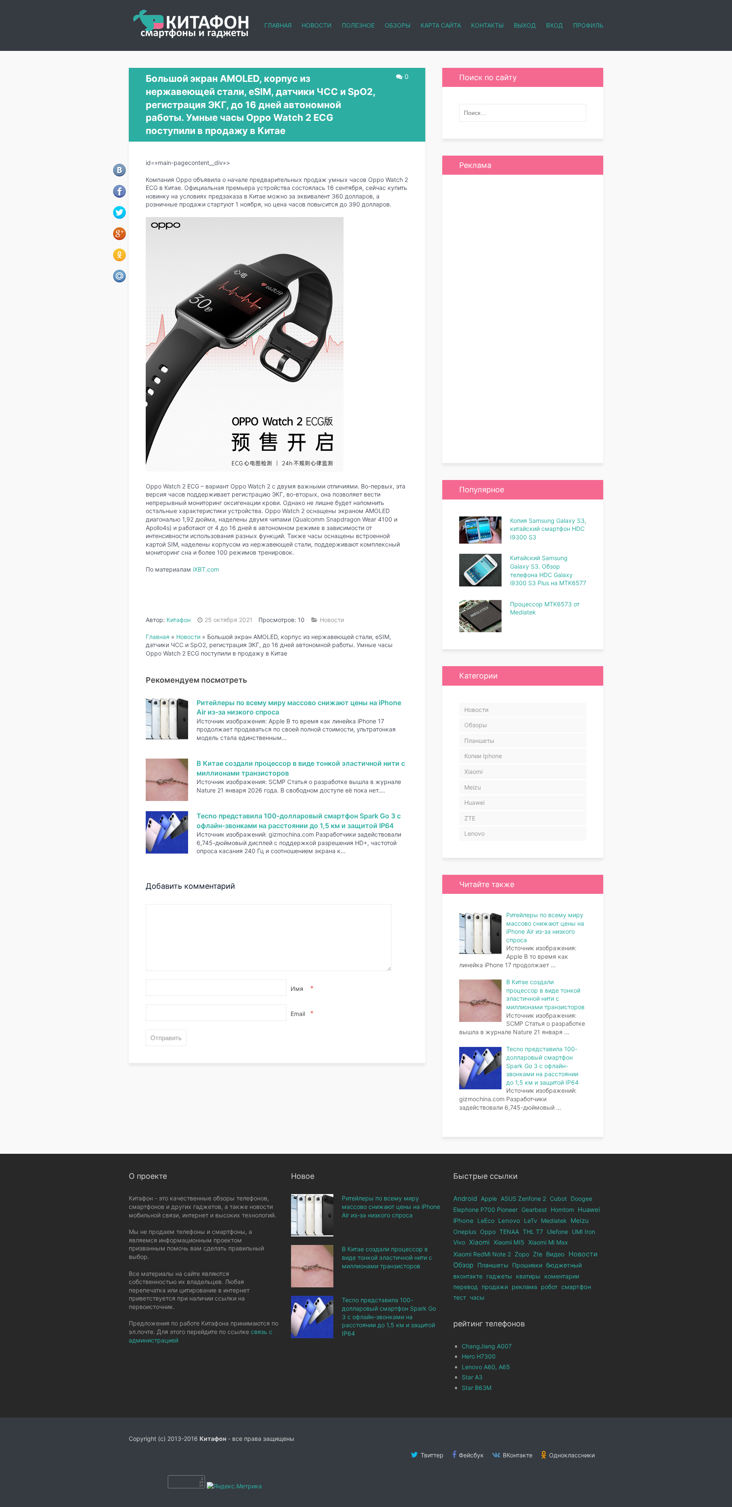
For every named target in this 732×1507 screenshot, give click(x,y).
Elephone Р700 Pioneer (485, 1209)
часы (477, 1297)
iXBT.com (206, 569)
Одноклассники (571, 1455)
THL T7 (533, 1231)
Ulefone (557, 1231)
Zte (537, 1254)
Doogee (581, 1198)
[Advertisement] (522, 319)
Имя (301, 988)
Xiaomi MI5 (509, 1242)
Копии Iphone (483, 755)
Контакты (487, 25)
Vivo (459, 1242)
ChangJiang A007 (487, 1346)
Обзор (463, 1265)
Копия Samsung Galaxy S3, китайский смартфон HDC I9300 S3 (548, 529)
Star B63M (476, 1387)
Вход (554, 25)
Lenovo (474, 833)
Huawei (474, 802)
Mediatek (554, 1220)
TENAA (509, 1231)
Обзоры (397, 25)
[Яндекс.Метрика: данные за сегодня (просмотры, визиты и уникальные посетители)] (234, 1486)
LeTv (530, 1220)
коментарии (561, 1276)
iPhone (463, 1221)
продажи (495, 1286)
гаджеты (499, 1276)
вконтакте (467, 1276)
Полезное (358, 25)
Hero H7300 (479, 1356)
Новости (317, 25)
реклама (524, 1286)
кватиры (528, 1276)
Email (301, 1013)
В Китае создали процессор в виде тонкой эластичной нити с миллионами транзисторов (387, 1257)
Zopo (522, 1254)
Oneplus (464, 1231)
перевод (465, 1286)
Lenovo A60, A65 (486, 1366)
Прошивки (527, 1265)
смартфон (576, 1286)
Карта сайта (441, 25)
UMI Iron (583, 1231)
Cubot (558, 1198)
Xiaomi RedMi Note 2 (482, 1254)
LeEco (485, 1220)
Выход (525, 25)
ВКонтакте (516, 1455)
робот (549, 1286)
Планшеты (479, 740)
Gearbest (534, 1209)
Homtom (562, 1209)
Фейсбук (470, 1455)
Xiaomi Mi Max (548, 1242)
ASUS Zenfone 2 (523, 1198)
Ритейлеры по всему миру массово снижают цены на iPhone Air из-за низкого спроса (391, 1206)
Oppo (488, 1231)
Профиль (588, 25)
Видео (555, 1254)
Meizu (472, 787)
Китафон (178, 619)
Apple (489, 1198)
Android (465, 1198)
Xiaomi (473, 771)
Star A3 (472, 1377)
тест (459, 1297)
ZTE (469, 818)
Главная (277, 25)
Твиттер (431, 1455)
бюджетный (564, 1265)
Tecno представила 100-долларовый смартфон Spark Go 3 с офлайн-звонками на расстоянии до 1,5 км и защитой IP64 (389, 1316)
